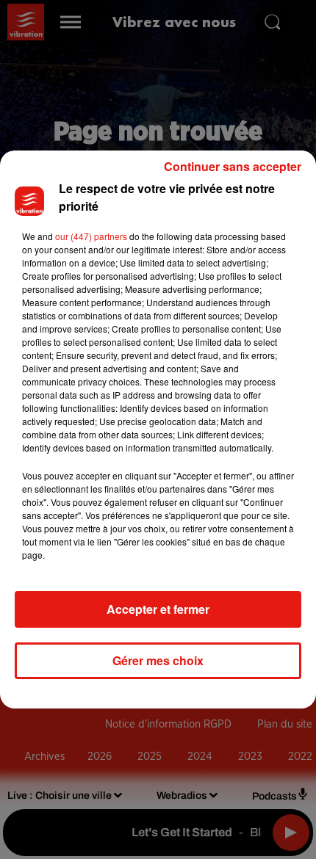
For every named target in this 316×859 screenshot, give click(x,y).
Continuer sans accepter (232, 166)
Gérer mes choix (158, 660)
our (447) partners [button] (91, 236)
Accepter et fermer (158, 609)
